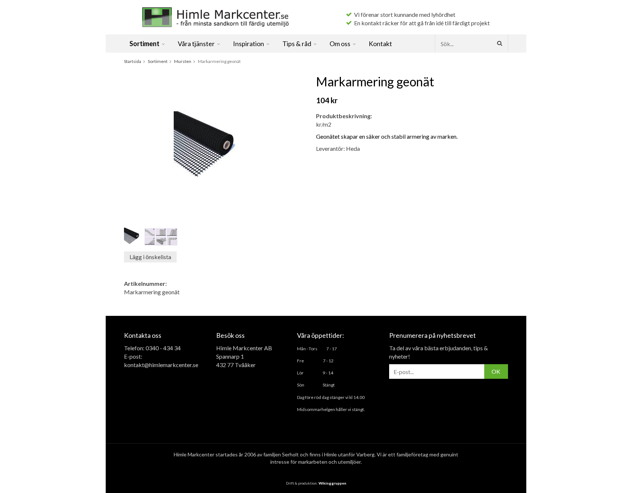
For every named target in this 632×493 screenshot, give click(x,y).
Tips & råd (296, 44)
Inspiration (248, 44)
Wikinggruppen (332, 483)
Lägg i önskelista (150, 256)
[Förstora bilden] (210, 146)
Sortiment (144, 44)
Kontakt (380, 44)
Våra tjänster (196, 44)
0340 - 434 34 (163, 347)
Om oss (340, 44)
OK (496, 371)
